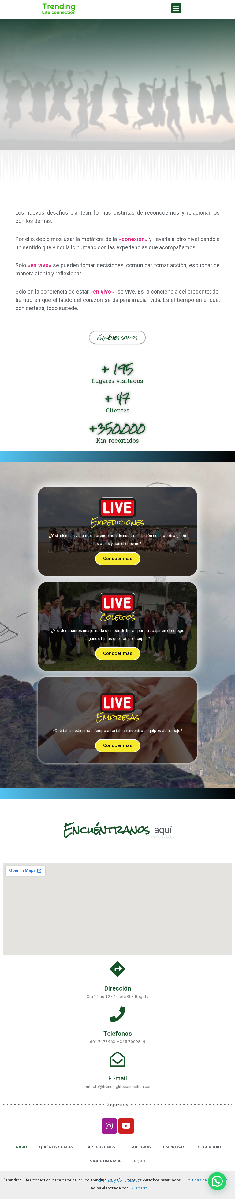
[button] (176, 8)
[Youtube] (126, 1126)
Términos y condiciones (118, 1180)
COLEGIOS (140, 1146)
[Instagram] (109, 1126)
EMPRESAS (174, 1146)
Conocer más (117, 558)
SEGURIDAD (209, 1146)
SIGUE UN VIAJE (105, 1160)
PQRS (139, 1160)
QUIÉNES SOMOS (56, 1146)
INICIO (20, 1146)
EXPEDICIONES (100, 1146)
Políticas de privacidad (206, 1180)
